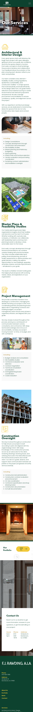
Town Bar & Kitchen (16, 564)
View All (21, 549)
